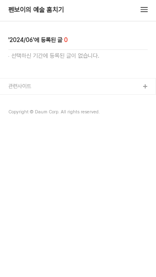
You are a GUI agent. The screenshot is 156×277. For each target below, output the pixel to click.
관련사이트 (19, 86)
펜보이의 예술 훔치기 (36, 10)
